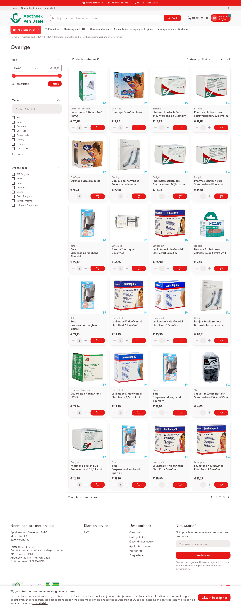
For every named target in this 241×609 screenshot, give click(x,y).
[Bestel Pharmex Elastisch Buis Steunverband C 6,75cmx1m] (221, 127)
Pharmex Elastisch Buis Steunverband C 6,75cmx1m (211, 113)
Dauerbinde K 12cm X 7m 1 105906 (86, 113)
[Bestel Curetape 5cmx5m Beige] (97, 196)
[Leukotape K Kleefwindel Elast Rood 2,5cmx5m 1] (211, 439)
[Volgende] (228, 497)
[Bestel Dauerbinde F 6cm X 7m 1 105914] (97, 413)
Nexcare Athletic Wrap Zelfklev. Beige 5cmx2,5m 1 (210, 251)
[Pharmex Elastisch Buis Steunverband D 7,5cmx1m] (170, 154)
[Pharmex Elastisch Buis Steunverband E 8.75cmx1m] (170, 86)
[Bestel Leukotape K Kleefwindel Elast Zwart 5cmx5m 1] (180, 268)
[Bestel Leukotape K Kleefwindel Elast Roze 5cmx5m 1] (180, 485)
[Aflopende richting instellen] (229, 59)
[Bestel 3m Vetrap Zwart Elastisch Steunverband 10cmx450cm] (221, 413)
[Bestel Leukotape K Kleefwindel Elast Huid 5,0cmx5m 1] (180, 340)
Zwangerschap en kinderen (173, 29)
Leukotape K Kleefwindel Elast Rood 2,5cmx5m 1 (209, 467)
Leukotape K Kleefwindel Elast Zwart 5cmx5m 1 (168, 251)
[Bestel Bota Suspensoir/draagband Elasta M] (97, 268)
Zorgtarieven (137, 555)
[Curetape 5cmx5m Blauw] (129, 86)
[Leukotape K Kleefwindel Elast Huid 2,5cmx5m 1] (129, 295)
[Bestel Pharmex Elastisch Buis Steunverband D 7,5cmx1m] (180, 196)
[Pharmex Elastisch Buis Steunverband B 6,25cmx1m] (88, 439)
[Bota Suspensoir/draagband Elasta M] (88, 223)
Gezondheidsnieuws (31, 8)
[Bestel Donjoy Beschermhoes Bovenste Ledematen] (139, 196)
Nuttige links (137, 537)
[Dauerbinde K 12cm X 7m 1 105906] (88, 86)
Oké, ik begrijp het (214, 597)
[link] (212, 497)
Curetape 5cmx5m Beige (85, 181)
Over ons (134, 532)
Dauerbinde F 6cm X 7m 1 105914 (85, 395)
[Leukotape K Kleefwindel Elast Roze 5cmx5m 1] (170, 439)
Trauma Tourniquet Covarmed (123, 251)
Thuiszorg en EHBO (74, 29)
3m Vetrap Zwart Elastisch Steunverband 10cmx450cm (211, 395)
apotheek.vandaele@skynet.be (44, 550)
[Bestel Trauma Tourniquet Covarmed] (139, 268)
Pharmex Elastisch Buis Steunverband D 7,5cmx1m (169, 182)
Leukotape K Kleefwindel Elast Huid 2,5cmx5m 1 (127, 323)
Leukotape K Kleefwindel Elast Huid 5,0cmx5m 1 (168, 323)
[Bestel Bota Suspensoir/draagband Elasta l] (97, 340)
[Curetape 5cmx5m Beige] (88, 154)
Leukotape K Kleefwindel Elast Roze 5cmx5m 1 (168, 467)
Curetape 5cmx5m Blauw (127, 112)
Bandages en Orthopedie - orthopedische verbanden (82, 37)
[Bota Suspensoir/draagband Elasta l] (88, 295)
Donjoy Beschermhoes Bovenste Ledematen (125, 182)
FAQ (86, 532)
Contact (14, 8)
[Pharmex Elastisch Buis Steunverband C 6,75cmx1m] (211, 86)
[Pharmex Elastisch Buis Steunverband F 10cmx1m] (211, 154)
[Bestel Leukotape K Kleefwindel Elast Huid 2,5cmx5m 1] (139, 340)
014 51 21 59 (28, 547)
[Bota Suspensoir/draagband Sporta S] (129, 439)
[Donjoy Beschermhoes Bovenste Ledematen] (129, 154)
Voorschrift (50, 8)
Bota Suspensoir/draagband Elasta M (84, 252)
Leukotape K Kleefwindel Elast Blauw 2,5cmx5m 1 (127, 395)
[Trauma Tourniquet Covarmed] (129, 223)
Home (13, 37)
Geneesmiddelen (99, 29)
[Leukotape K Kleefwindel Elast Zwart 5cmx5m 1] (170, 223)
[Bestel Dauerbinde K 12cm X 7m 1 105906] (97, 127)
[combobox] (107, 18)
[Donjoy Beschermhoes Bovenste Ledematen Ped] (211, 295)
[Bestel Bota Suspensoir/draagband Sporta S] (139, 485)
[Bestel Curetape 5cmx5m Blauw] (139, 127)
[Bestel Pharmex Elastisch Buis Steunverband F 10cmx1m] (221, 196)
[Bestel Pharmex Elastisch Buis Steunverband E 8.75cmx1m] (180, 127)
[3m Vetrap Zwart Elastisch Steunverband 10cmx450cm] (211, 367)
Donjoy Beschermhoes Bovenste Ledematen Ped (209, 323)
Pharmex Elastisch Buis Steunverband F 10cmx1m (209, 182)
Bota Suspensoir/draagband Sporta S (126, 469)
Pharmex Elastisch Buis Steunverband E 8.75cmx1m (169, 113)
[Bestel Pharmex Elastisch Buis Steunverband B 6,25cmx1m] (97, 485)
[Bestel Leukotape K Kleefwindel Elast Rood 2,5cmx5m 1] (221, 485)
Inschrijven (203, 555)
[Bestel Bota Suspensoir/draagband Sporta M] (180, 413)
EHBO (47, 37)
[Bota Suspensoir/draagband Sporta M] (170, 367)
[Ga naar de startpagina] (26, 18)
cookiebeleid (40, 603)
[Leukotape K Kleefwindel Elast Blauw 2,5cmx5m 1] (129, 367)
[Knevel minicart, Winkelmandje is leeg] (214, 18)
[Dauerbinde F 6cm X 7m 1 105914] (88, 367)
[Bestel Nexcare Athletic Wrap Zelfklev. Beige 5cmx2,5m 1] (221, 268)
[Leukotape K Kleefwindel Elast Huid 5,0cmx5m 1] (170, 295)
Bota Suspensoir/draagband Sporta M (167, 397)
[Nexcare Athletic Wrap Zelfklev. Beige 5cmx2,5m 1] (211, 223)
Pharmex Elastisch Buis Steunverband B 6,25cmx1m (87, 467)
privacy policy (182, 568)
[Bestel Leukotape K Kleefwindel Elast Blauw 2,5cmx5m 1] (139, 413)
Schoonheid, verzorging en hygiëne (133, 29)
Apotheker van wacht (141, 546)
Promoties (53, 29)
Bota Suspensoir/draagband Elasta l (84, 324)
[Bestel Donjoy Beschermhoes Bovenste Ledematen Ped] (221, 340)
